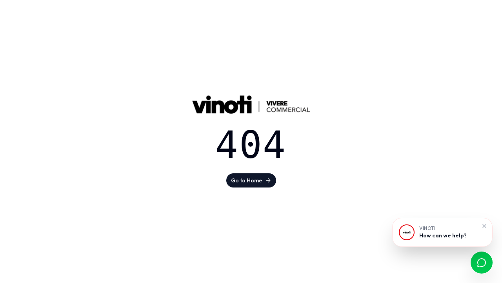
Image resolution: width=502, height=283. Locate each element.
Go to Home (246, 180)
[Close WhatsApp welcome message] (484, 226)
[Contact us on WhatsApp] (482, 263)
